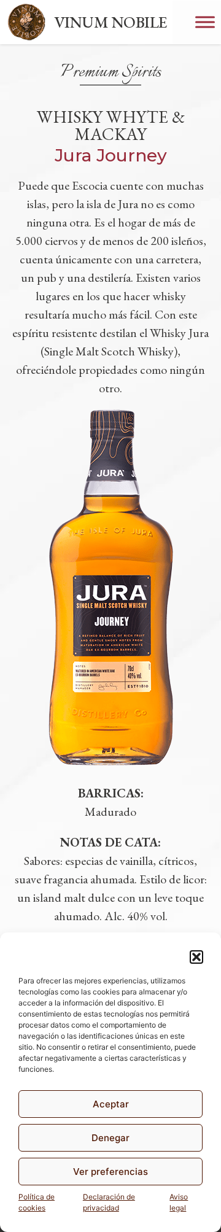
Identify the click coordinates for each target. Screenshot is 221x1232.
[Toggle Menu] (205, 22)
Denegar (110, 1138)
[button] (196, 957)
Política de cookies (36, 1202)
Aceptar (111, 1104)
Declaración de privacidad (109, 1202)
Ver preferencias (110, 1171)
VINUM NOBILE (110, 22)
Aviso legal (178, 1202)
